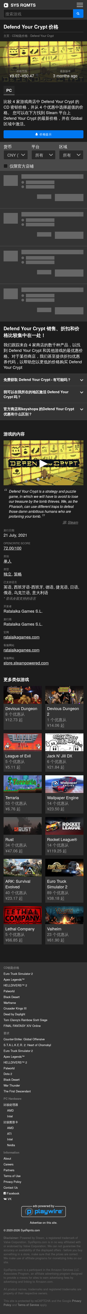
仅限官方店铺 (22, 166)
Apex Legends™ (14, 979)
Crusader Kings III (15, 1008)
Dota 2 (8, 1074)
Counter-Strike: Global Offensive (24, 1039)
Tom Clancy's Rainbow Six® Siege (25, 1020)
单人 (8, 561)
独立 (8, 574)
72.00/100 (12, 548)
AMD (10, 1110)
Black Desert (12, 997)
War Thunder (12, 1085)
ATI (9, 1133)
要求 (6, 1033)
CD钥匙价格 (20, 36)
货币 (8, 146)
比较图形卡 (11, 1122)
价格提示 (45, 134)
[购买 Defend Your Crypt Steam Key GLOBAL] (43, 189)
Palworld (9, 991)
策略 (18, 574)
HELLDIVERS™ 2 (15, 985)
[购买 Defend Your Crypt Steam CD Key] (43, 265)
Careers (8, 1164)
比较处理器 (11, 1104)
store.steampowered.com (26, 663)
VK (9, 1199)
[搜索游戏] (78, 13)
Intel (10, 1116)
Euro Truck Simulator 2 (18, 973)
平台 (35, 146)
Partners (9, 1170)
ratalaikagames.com (21, 637)
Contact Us (11, 1187)
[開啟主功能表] (79, 4)
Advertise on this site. (43, 1222)
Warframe (10, 1003)
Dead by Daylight (14, 1014)
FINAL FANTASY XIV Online (22, 1026)
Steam (73, 522)
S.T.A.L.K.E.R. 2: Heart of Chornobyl (27, 1045)
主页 (20, 5)
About (7, 1158)
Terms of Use (12, 1176)
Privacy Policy (12, 1181)
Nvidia (11, 1145)
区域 (63, 146)
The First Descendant (17, 1091)
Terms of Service (28, 1305)
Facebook (12, 1193)
